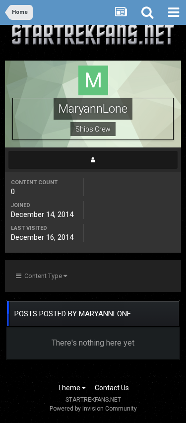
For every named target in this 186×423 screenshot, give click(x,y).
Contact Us (112, 388)
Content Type (42, 276)
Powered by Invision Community (93, 408)
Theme (70, 388)
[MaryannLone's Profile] (93, 160)
